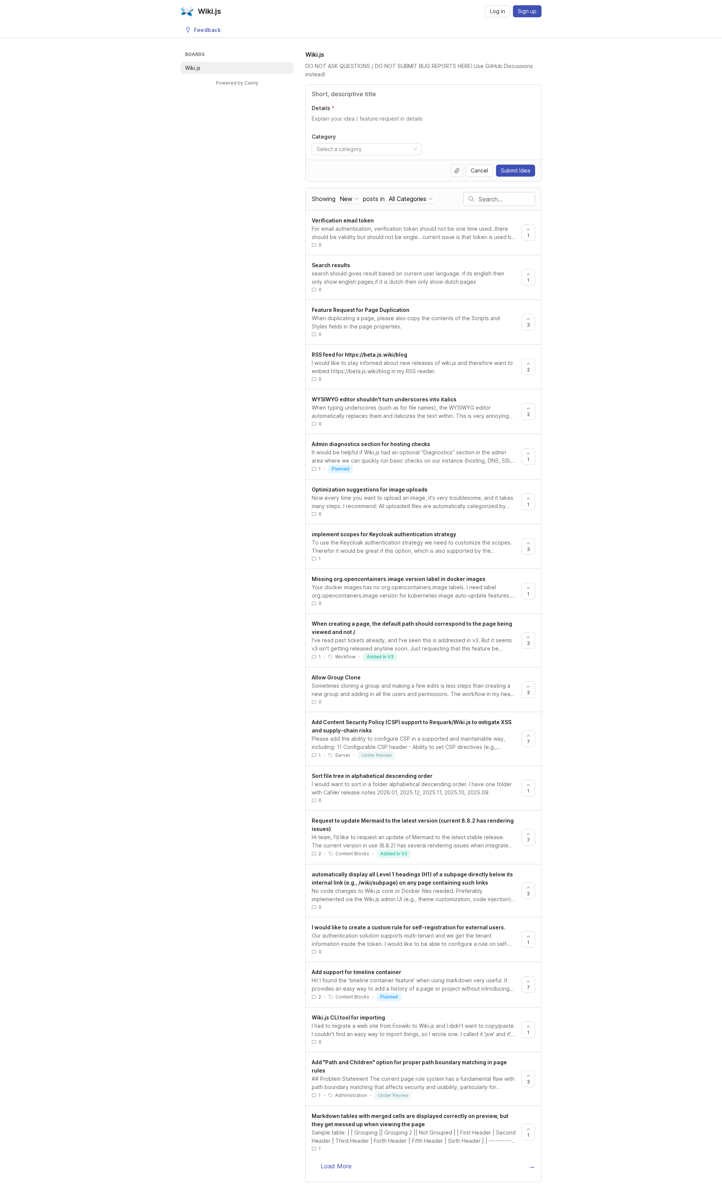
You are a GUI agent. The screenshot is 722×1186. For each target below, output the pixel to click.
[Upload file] (457, 171)
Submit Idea (515, 170)
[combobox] (367, 149)
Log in (497, 11)
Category (324, 136)
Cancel (479, 170)
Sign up (527, 11)
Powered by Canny (237, 83)
